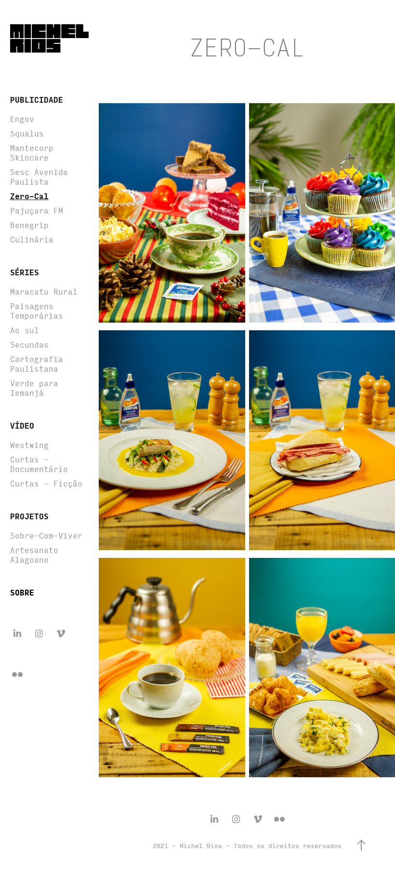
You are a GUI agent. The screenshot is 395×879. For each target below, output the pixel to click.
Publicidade (36, 99)
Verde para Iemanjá (34, 388)
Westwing (29, 444)
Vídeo (22, 425)
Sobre (22, 592)
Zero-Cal (29, 196)
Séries (24, 272)
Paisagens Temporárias (36, 310)
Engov (22, 118)
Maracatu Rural (44, 291)
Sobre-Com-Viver (46, 535)
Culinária (31, 239)
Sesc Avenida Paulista (39, 176)
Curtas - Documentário (39, 464)
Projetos (29, 516)
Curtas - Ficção (46, 483)
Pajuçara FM (36, 210)
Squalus (27, 133)
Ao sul (24, 330)
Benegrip (29, 224)
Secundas (29, 344)
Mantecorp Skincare (31, 152)
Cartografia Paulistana (36, 363)
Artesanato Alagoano (34, 554)
